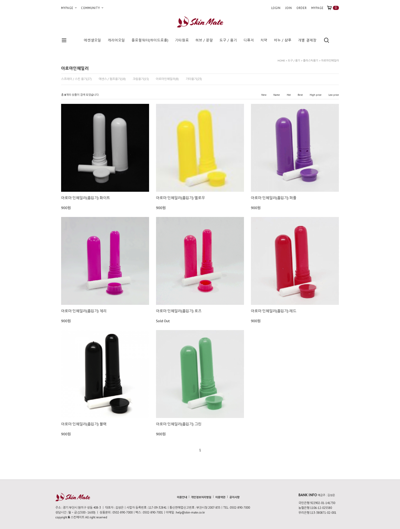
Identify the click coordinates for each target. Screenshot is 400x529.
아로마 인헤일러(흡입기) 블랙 (83, 424)
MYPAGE (67, 8)
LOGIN (276, 8)
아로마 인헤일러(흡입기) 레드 (273, 311)
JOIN (288, 8)
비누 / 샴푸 (282, 40)
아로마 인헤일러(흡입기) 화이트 (85, 197)
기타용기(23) (194, 79)
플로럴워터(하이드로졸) (150, 40)
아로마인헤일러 (330, 60)
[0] (331, 8)
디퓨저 (249, 40)
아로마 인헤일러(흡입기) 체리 (83, 311)
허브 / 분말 (204, 40)
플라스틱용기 (310, 60)
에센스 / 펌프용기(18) (112, 79)
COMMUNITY (91, 8)
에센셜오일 (92, 40)
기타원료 (182, 40)
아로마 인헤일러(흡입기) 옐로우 (180, 197)
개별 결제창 (307, 40)
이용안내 (182, 497)
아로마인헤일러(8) (167, 79)
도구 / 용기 (228, 40)
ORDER (302, 8)
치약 (263, 40)
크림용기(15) (141, 79)
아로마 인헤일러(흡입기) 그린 (178, 424)
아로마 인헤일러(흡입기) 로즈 (178, 311)
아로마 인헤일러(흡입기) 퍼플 (273, 197)
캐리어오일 (116, 40)
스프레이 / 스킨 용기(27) (76, 79)
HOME (281, 60)
